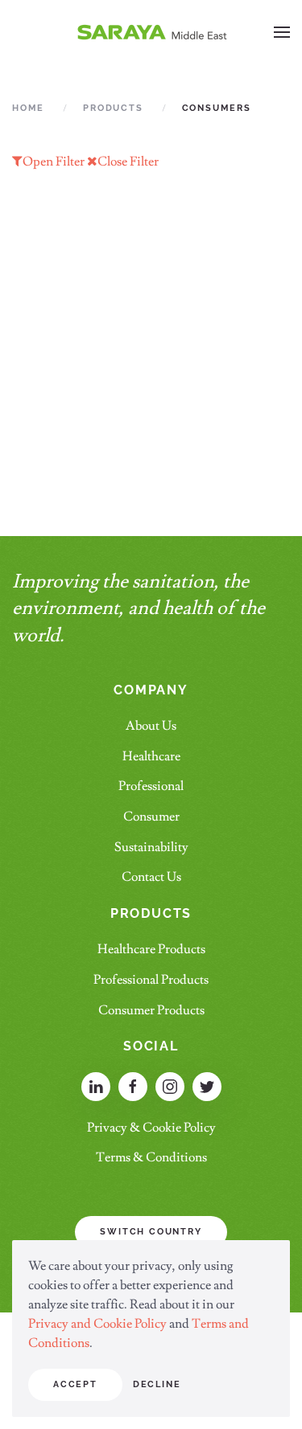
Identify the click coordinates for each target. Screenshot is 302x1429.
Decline (157, 1384)
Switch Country (150, 1231)
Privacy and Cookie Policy (98, 1324)
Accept (75, 1384)
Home (28, 108)
